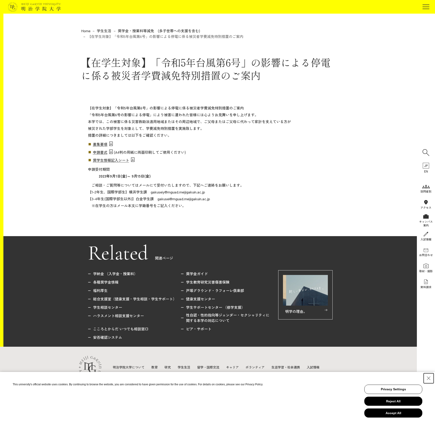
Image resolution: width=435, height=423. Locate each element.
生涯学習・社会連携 (285, 367)
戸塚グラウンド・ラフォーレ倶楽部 (215, 290)
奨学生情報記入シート (111, 160)
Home (85, 30)
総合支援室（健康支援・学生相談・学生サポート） (134, 299)
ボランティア (255, 367)
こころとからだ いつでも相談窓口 (120, 328)
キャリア (232, 367)
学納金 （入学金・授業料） (115, 273)
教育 (154, 367)
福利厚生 (100, 290)
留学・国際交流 (208, 367)
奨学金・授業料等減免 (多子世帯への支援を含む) (159, 30)
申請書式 (100, 152)
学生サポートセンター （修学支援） (215, 307)
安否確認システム (107, 337)
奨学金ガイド (197, 273)
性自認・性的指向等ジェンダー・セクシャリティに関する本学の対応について (227, 317)
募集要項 (100, 144)
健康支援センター (200, 299)
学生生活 (104, 30)
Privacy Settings (393, 389)
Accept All (393, 413)
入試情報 (313, 367)
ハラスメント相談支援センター (118, 315)
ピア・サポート (198, 328)
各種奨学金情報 (105, 282)
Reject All (393, 401)
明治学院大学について (129, 367)
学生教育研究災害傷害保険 (208, 282)
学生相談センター (107, 307)
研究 (167, 367)
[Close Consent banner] (429, 378)
